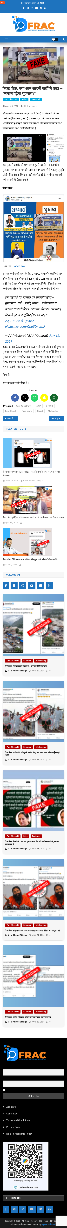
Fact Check (10, 411)
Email (5, 1078)
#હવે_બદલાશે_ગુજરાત (19, 321)
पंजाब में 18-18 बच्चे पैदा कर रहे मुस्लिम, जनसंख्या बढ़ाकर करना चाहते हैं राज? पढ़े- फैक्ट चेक (12, 418)
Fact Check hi (11, 99)
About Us (11, 1107)
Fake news (26, 411)
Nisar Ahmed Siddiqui (33, 481)
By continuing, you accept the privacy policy (28, 1090)
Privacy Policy (13, 1127)
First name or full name (15, 1067)
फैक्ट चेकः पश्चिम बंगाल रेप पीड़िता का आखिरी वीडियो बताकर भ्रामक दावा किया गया (31, 473)
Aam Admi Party (23, 406)
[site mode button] (55, 39)
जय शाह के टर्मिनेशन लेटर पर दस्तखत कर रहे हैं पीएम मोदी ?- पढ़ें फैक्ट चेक (58, 418)
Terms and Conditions (18, 1120)
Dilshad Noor (30, 106)
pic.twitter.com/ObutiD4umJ (25, 326)
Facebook (19, 266)
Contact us (12, 1113)
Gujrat (40, 411)
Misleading (53, 411)
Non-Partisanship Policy (19, 1133)
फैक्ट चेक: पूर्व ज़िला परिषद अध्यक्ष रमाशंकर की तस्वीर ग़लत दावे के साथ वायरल (33, 517)
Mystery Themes (49, 1224)
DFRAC (49, 406)
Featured (36, 99)
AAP (38, 406)
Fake (24, 99)
